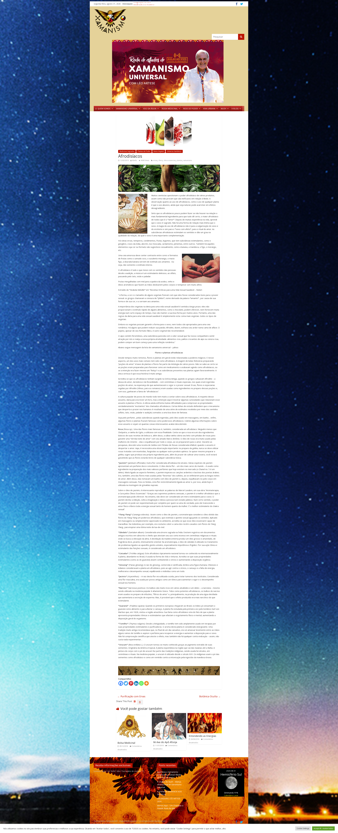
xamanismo (187, 160)
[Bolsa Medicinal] (131, 714)
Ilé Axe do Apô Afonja (165, 742)
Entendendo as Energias (202, 735)
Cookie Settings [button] (303, 828)
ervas (155, 160)
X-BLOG (235, 108)
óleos (160, 160)
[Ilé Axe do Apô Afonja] (169, 714)
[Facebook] (120, 683)
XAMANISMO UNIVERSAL (127, 108)
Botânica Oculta (209, 696)
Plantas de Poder (144, 151)
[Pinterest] (131, 683)
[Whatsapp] (141, 683)
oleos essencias (170, 160)
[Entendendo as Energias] (204, 714)
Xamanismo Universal (142, 4)
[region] (169, 71)
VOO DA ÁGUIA (149, 108)
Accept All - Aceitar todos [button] (323, 828)
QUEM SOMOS (104, 108)
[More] (146, 683)
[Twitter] (126, 683)
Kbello (134, 160)
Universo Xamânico (174, 151)
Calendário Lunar (231, 795)
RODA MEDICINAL (170, 108)
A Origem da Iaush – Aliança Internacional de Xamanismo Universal (169, 784)
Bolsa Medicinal (126, 742)
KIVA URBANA (209, 108)
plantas (179, 160)
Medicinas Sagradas (126, 151)
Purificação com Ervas (131, 696)
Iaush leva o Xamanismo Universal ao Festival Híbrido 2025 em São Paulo (169, 775)
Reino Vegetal (159, 151)
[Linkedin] (136, 683)
